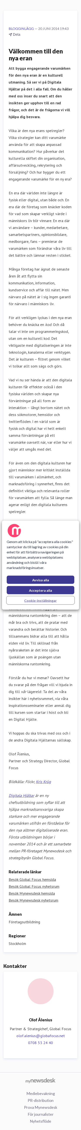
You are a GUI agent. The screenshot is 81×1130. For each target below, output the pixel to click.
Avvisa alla (40, 580)
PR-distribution (41, 1100)
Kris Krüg (43, 781)
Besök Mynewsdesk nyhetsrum (33, 900)
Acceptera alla (40, 590)
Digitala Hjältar (21, 795)
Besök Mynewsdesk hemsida (32, 893)
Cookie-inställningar (40, 600)
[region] (40, 565)
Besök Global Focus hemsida (32, 879)
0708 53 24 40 (40, 1042)
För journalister (41, 1114)
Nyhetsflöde (40, 1121)
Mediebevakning (40, 1093)
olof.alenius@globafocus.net (40, 1035)
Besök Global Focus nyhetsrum (34, 886)
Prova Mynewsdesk (40, 1107)
